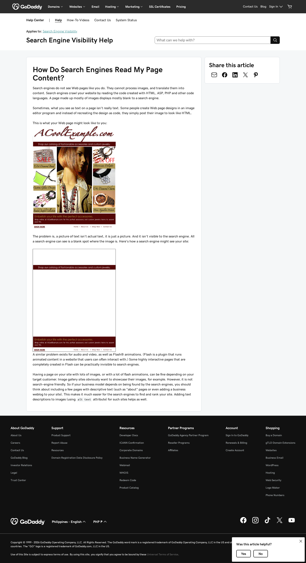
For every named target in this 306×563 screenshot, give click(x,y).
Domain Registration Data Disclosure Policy (76, 457)
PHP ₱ (98, 521)
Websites (271, 450)
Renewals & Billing (236, 442)
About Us (16, 435)
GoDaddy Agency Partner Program (188, 435)
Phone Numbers (275, 495)
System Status (126, 20)
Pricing (181, 6)
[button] (301, 541)
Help (58, 20)
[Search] (275, 40)
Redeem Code (127, 480)
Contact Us (102, 20)
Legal (14, 472)
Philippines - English (67, 521)
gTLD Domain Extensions (280, 442)
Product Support (61, 435)
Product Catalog (129, 487)
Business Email (274, 457)
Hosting (270, 472)
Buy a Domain (274, 435)
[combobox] (213, 40)
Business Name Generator (135, 457)
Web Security (273, 480)
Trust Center (18, 480)
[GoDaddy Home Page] (28, 521)
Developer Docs (128, 435)
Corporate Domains (131, 450)
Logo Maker (273, 487)
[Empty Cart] (290, 7)
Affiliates (173, 450)
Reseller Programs (179, 442)
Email (95, 6)
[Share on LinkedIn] (235, 74)
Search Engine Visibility (60, 31)
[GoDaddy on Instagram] (255, 522)
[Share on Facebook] (224, 74)
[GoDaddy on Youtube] (291, 522)
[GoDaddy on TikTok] (267, 522)
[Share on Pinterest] (256, 74)
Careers (15, 442)
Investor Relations (21, 465)
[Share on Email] (214, 74)
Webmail (124, 465)
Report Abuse (59, 442)
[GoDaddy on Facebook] (243, 522)
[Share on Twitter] (245, 74)
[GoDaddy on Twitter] (279, 522)
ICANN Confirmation (131, 442)
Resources (57, 450)
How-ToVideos (78, 20)
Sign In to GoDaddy (237, 435)
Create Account (235, 450)
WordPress (272, 465)
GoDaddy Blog (19, 457)
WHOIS (123, 472)
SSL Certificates (159, 6)
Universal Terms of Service (162, 554)
